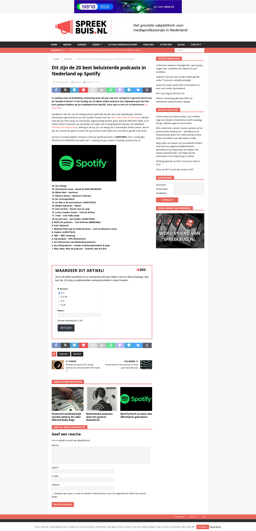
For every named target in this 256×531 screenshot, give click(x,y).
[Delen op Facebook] (56, 90)
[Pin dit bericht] (83, 90)
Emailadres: (161, 193)
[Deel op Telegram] (128, 90)
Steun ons (166, 44)
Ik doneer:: (63, 289)
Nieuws (67, 44)
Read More (215, 526)
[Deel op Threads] (147, 90)
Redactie (77, 82)
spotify (77, 354)
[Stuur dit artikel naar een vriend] (92, 90)
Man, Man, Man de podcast (125, 117)
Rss (203, 517)
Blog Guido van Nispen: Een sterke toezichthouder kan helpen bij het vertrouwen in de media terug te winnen (177, 153)
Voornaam (161, 184)
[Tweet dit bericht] (65, 90)
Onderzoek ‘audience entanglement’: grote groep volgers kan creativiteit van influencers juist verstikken (179, 68)
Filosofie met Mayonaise (64, 127)
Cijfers (96, 44)
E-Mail (55, 476)
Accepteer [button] (202, 527)
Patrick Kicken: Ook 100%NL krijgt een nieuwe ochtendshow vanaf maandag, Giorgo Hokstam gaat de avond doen (179, 120)
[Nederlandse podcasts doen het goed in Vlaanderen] (102, 399)
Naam (55, 467)
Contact (196, 44)
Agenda (81, 44)
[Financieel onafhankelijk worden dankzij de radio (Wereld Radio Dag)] (68, 399)
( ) (102, 50)
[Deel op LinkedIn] (74, 90)
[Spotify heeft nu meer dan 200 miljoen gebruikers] (136, 399)
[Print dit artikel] (101, 90)
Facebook (179, 517)
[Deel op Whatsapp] (110, 90)
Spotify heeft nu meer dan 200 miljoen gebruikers (136, 415)
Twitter (192, 517)
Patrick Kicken (162, 116)
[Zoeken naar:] (189, 50)
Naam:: (61, 310)
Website (55, 484)
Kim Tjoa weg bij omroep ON (170, 93)
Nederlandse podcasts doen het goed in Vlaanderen (99, 417)
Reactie (55, 445)
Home (54, 44)
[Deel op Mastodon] (119, 90)
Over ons (148, 44)
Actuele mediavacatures (122, 44)
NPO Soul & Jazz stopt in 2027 (179, 169)
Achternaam (162, 189)
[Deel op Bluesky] (138, 90)
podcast (63, 354)
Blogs (181, 44)
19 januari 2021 (62, 82)
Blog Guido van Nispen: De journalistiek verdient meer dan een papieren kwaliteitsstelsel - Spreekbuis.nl (179, 146)
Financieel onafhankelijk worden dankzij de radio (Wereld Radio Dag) (66, 417)
